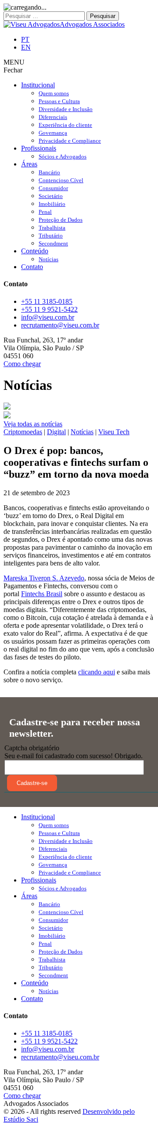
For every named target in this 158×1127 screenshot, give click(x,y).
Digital (56, 432)
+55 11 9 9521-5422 (49, 309)
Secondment (53, 243)
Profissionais (38, 148)
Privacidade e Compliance (70, 140)
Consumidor (53, 188)
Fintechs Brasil (41, 594)
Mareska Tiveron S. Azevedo (44, 578)
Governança (53, 133)
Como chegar (22, 363)
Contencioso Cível (61, 180)
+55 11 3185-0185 (46, 301)
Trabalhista (52, 227)
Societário (51, 196)
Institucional (38, 85)
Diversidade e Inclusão (66, 109)
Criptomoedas (23, 432)
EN (26, 47)
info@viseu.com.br (47, 317)
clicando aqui (96, 672)
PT (25, 39)
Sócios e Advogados (62, 156)
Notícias (48, 259)
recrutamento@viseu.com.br (60, 325)
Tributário (51, 235)
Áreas (29, 164)
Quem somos (54, 93)
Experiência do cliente (65, 125)
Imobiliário (52, 204)
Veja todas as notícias (33, 424)
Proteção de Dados (61, 219)
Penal (45, 212)
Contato (32, 266)
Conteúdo (34, 251)
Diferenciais (53, 117)
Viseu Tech (113, 432)
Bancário (49, 172)
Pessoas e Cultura (59, 101)
